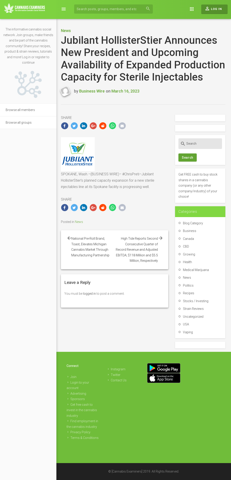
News (66, 30)
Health (187, 262)
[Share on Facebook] (64, 126)
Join (73, 377)
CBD (186, 246)
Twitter (115, 375)
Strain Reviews (193, 309)
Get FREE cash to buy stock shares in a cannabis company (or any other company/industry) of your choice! (197, 185)
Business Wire (92, 91)
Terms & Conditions (84, 438)
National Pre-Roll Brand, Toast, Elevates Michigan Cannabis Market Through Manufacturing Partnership (91, 247)
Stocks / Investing (195, 301)
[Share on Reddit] (103, 126)
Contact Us (119, 380)
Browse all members (20, 110)
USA (186, 324)
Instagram (118, 369)
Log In (213, 8)
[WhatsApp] (112, 126)
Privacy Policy (80, 432)
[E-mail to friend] (122, 126)
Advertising (78, 393)
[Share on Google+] (93, 126)
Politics (188, 285)
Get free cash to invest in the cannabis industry (82, 410)
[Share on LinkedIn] (84, 126)
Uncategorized (193, 316)
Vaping (188, 332)
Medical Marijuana (196, 270)
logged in (89, 293)
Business (189, 231)
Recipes (188, 293)
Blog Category (193, 223)
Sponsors (77, 399)
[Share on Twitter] (74, 126)
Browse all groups (19, 122)
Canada (188, 239)
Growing (189, 254)
